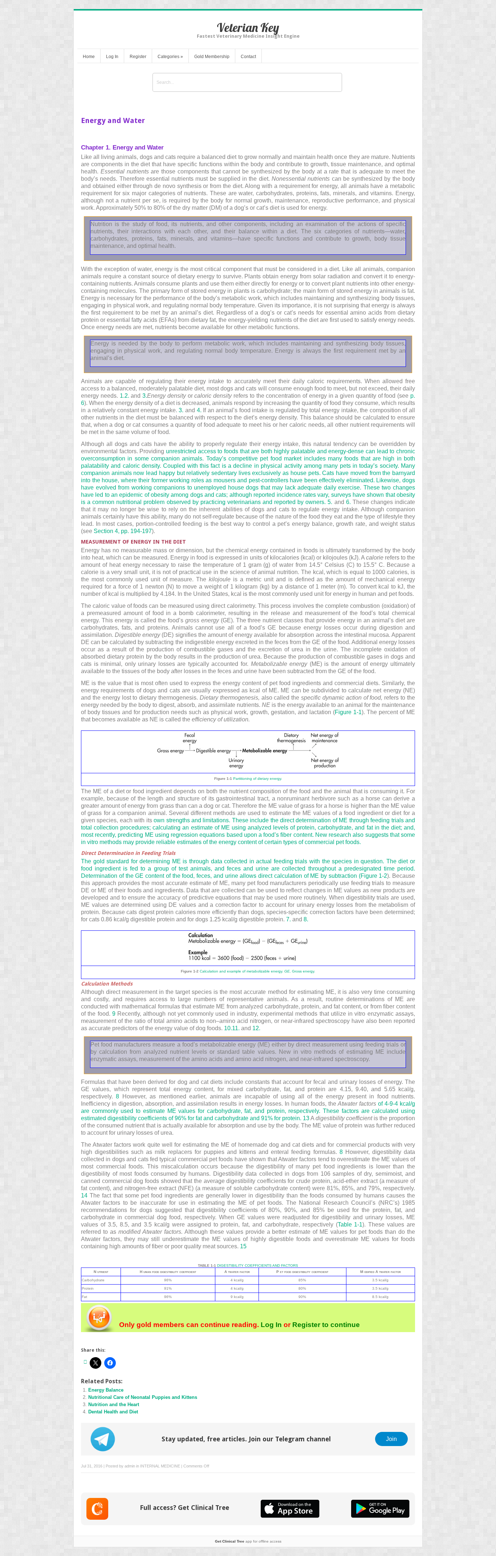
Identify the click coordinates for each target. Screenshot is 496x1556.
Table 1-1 (350, 1224)
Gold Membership (211, 56)
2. (127, 396)
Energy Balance (105, 1390)
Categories (170, 56)
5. (330, 502)
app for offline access (248, 1541)
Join (391, 1439)
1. (122, 396)
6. (348, 502)
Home (89, 56)
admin (130, 1466)
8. (306, 919)
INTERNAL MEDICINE (160, 1466)
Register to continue (325, 1324)
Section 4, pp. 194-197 (123, 531)
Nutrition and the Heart (113, 1404)
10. (228, 1028)
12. (256, 1028)
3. (144, 396)
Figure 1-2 (374, 876)
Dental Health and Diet (113, 1411)
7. (288, 919)
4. (199, 410)
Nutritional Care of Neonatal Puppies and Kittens (142, 1397)
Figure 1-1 (348, 712)
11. (236, 1028)
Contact (248, 56)
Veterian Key (248, 27)
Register (138, 56)
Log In (112, 56)
